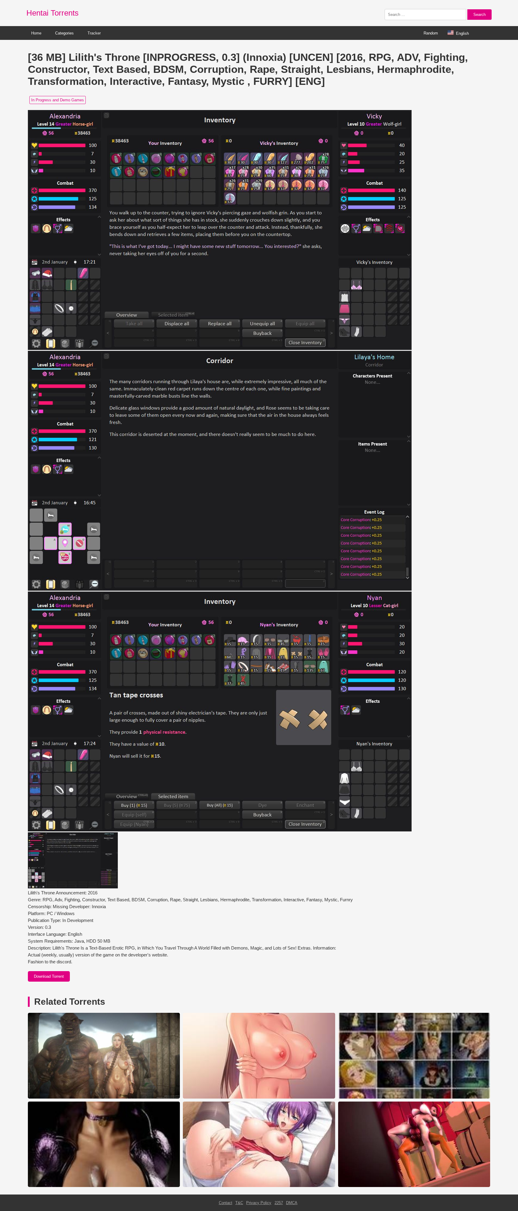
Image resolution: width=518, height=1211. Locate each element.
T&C (239, 1203)
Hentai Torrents (52, 13)
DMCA (291, 1203)
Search (479, 14)
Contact (225, 1203)
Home (36, 33)
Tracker (94, 33)
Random (431, 33)
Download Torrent (49, 976)
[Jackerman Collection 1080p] (104, 1185)
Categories (64, 33)
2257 (279, 1203)
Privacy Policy (258, 1203)
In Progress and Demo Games (57, 100)
